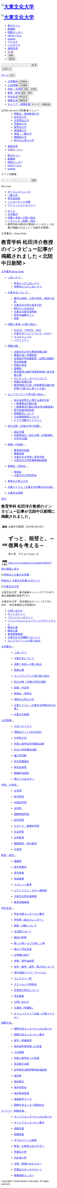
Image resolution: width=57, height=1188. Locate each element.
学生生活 (13, 96)
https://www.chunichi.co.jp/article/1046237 (29, 562)
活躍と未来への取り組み (21, 217)
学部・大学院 (15, 89)
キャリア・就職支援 (19, 104)
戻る (12, 75)
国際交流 (13, 100)
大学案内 (13, 81)
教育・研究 (14, 92)
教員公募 (13, 627)
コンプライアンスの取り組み (24, 640)
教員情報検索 (15, 634)
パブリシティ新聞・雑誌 (21, 221)
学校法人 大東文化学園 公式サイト (21, 580)
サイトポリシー (16, 614)
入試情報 (13, 85)
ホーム (11, 211)
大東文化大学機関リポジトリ (24, 637)
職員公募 (13, 630)
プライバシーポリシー (20, 617)
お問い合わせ (15, 610)
